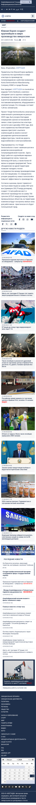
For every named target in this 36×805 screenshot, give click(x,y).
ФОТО (3, 731)
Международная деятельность (13, 739)
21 (23, 776)
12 (14, 773)
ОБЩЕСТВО (5, 709)
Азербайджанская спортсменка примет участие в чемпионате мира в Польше (17, 614)
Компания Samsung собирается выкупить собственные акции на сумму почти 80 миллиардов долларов (17, 537)
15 (28, 773)
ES (14, 9)
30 (33, 779)
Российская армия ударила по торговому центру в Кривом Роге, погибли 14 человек (17, 400)
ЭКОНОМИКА (5, 704)
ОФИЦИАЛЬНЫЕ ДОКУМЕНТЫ (11, 699)
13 (19, 773)
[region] (19, 625)
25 (9, 779)
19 (14, 776)
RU (4, 9)
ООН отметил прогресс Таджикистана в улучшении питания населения (16, 502)
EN (7, 9)
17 (5, 776)
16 (33, 773)
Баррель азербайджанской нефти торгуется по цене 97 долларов (18, 682)
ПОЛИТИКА (5, 701)
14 (23, 773)
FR (11, 9)
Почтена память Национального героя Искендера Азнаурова (16, 632)
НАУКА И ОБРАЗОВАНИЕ (9, 715)
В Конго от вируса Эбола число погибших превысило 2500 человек (17, 435)
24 (5, 779)
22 (28, 776)
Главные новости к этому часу (14, 607)
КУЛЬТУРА (4, 712)
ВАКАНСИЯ (5, 744)
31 (5, 782)
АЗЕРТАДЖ (20, 68)
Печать (16, 40)
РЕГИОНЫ (4, 707)
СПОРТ (3, 718)
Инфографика (6, 726)
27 (19, 779)
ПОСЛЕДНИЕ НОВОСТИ (13, 559)
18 (9, 776)
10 (5, 773)
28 (23, 779)
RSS (2, 750)
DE (9, 9)
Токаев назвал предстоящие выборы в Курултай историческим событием (16, 468)
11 (9, 773)
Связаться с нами (8, 734)
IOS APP (3, 755)
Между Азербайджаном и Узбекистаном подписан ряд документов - (18, 591)
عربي (17, 9)
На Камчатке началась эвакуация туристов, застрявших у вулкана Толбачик (18, 564)
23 (33, 776)
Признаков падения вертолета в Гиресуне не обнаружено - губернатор (17, 260)
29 (28, 779)
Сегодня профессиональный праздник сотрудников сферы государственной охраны (17, 573)
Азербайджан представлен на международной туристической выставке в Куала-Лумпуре (18, 642)
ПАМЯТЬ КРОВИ (6, 723)
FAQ (2, 748)
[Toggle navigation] (32, 16)
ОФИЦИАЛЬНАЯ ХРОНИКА (10, 696)
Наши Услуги (6, 742)
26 (14, 779)
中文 (21, 9)
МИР (4, 25)
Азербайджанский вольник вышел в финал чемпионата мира (16, 599)
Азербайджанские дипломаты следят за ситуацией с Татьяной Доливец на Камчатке (17, 623)
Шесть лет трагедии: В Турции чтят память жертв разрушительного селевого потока (17, 294)
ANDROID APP (5, 753)
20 (19, 776)
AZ (2, 9)
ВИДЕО (3, 728)
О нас (3, 737)
